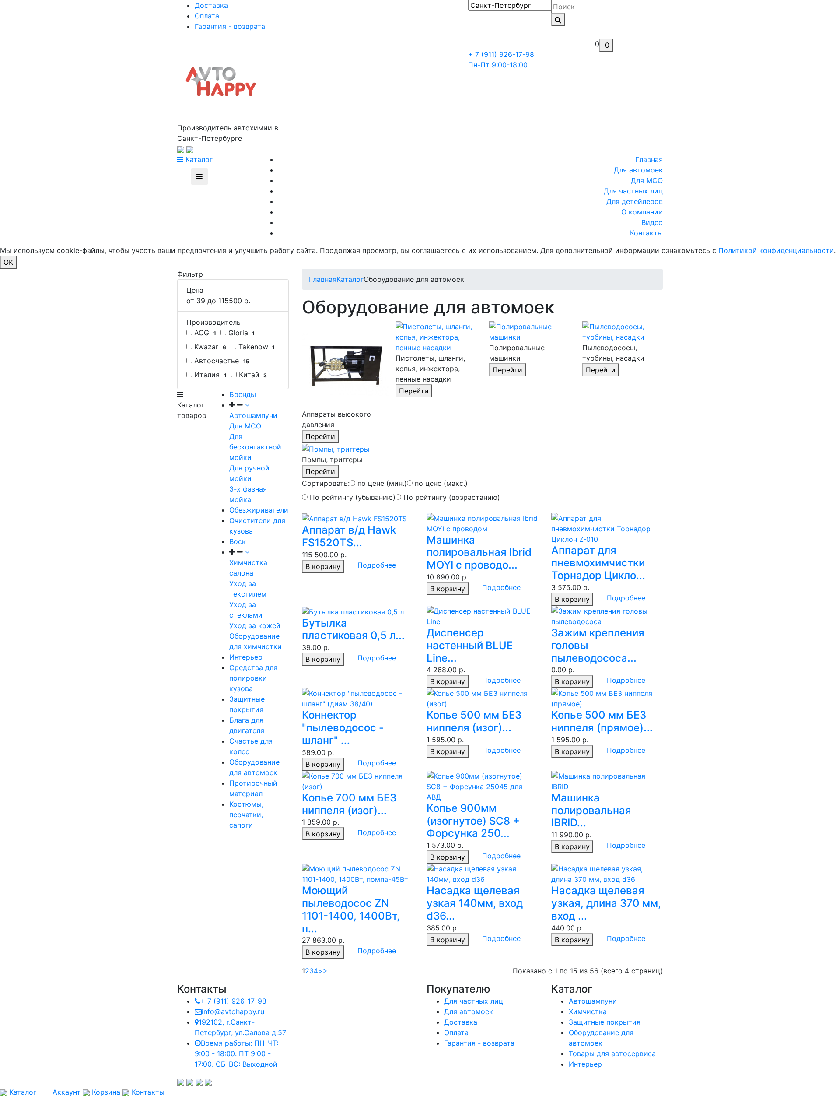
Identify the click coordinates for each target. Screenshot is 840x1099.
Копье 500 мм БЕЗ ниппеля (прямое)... (602, 721)
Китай (252, 374)
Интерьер (245, 657)
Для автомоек (638, 169)
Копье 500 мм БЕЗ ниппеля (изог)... (474, 721)
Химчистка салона (248, 567)
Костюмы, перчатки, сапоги (246, 814)
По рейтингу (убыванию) (352, 497)
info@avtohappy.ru (233, 1011)
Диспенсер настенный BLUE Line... (470, 645)
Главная (649, 159)
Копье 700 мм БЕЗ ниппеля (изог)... (349, 804)
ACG (204, 332)
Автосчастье (220, 360)
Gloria (240, 332)
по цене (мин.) (381, 483)
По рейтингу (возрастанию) (450, 497)
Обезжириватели (258, 510)
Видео (652, 222)
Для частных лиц (633, 190)
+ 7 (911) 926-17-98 (233, 1001)
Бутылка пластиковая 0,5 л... (353, 629)
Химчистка (588, 1011)
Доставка (211, 5)
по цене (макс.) (440, 483)
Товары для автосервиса (612, 1053)
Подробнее (376, 565)
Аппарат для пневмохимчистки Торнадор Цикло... (598, 563)
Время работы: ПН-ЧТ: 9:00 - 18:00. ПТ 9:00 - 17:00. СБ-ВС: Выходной (236, 1053)
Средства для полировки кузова (253, 678)
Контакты (646, 232)
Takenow (255, 346)
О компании (642, 211)
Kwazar (209, 346)
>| (326, 970)
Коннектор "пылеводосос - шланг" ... (343, 728)
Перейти (320, 436)
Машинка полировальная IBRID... (591, 810)
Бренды (242, 394)
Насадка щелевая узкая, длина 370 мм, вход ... (606, 903)
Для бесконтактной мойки (255, 447)
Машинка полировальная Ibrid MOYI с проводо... (479, 553)
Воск (237, 541)
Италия (209, 374)
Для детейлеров (634, 201)
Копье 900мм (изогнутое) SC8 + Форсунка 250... (473, 821)
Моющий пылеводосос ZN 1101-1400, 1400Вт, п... (351, 909)
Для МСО (647, 180)
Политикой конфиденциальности (776, 250)
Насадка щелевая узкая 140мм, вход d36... (475, 903)
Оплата (207, 15)
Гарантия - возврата (230, 26)
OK (8, 262)
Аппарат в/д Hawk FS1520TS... (349, 536)
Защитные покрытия (604, 1022)
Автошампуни (593, 1001)
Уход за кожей (254, 625)
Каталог (198, 159)
